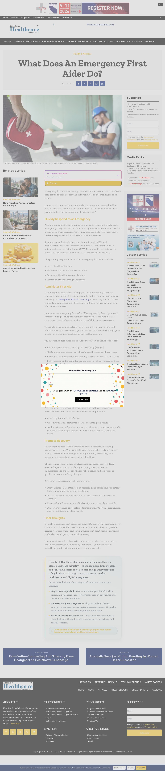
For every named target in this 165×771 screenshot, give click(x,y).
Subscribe (82, 399)
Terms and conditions (86, 390)
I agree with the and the (85, 392)
